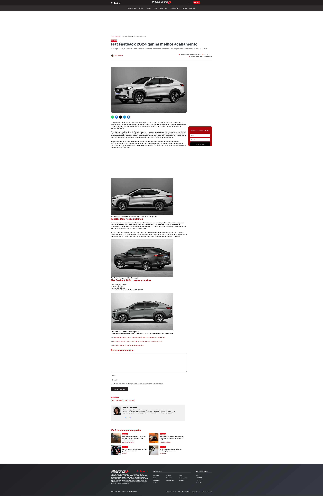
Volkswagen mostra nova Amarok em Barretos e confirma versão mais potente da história (134, 438)
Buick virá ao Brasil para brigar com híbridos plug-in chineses (171, 450)
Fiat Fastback (119, 400)
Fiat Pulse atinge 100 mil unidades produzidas (128, 345)
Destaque (117, 36)
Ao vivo (196, 2)
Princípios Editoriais (171, 491)
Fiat (113, 400)
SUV (126, 400)
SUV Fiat (131, 400)
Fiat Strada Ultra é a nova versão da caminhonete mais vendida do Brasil (137, 341)
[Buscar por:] (189, 3)
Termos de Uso (196, 491)
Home (112, 36)
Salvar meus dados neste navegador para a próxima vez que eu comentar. (138, 384)
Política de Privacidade (184, 491)
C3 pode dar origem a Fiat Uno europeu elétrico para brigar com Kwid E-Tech (139, 337)
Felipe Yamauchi (118, 55)
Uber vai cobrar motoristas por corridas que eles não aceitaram (134, 450)
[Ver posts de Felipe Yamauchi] (112, 55)
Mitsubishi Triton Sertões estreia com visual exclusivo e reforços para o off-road (172, 438)
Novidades (125, 434)
